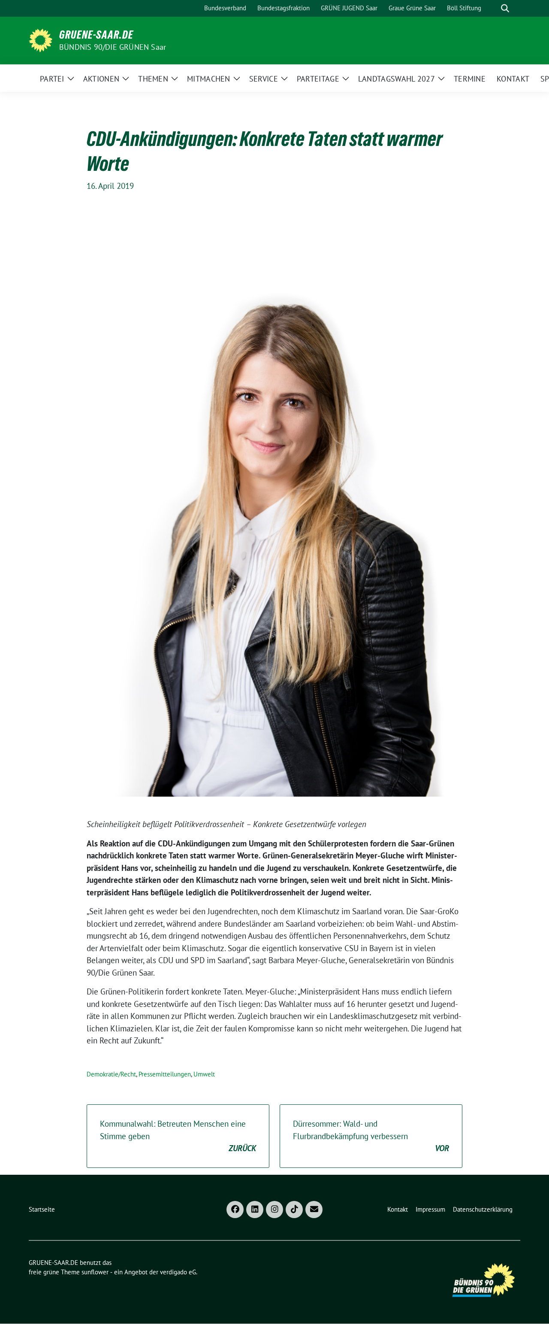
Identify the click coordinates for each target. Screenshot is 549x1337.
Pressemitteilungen (165, 1074)
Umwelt (204, 1074)
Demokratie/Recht (111, 1074)
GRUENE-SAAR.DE (96, 34)
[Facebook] (235, 1209)
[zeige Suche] (505, 8)
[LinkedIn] (254, 1209)
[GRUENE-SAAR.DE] (40, 39)
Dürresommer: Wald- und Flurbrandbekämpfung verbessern (371, 1136)
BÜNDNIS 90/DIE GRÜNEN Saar (112, 47)
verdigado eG (178, 1272)
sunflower (95, 1272)
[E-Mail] (314, 1209)
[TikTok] (294, 1209)
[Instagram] (274, 1209)
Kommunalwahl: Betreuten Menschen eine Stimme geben (178, 1136)
